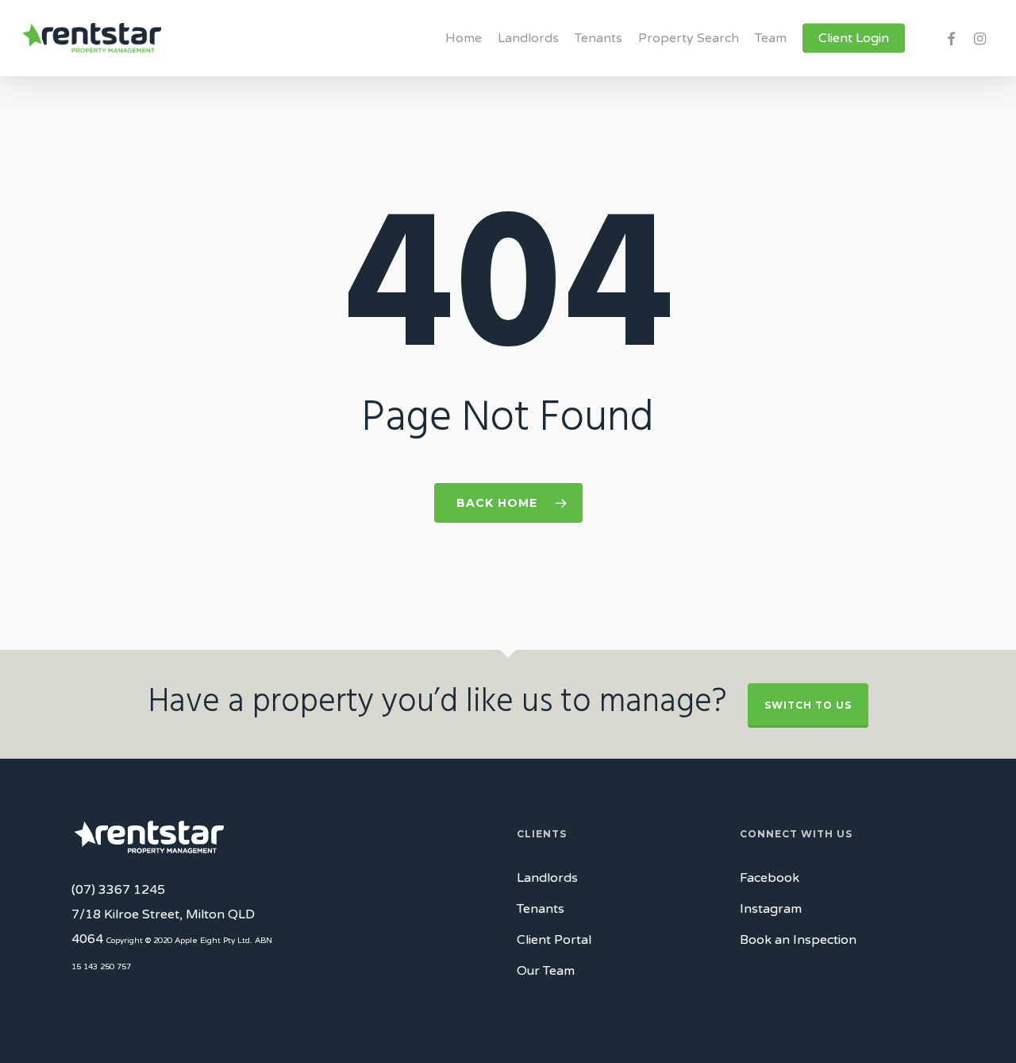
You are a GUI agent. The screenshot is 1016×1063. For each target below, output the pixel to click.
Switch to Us (808, 705)
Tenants (540, 909)
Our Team (546, 971)
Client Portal (554, 940)
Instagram (771, 909)
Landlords (547, 878)
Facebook (769, 878)
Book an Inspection (798, 940)
